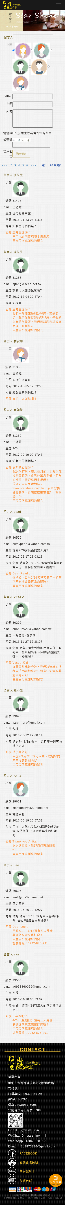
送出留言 (21, 153)
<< (3, 165)
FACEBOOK (26, 1153)
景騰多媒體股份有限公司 (16, 1198)
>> (34, 165)
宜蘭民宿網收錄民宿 (51, 1198)
